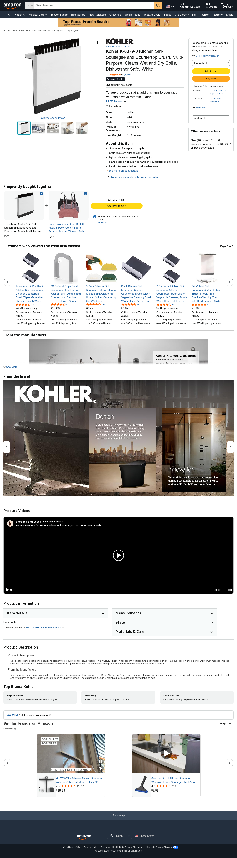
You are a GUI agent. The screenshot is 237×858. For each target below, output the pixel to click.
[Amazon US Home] (84, 837)
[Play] (6, 590)
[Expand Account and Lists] (202, 7)
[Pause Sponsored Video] (100, 761)
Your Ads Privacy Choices (159, 847)
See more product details (123, 170)
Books (167, 14)
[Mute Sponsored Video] (100, 768)
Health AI (20, 14)
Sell (194, 14)
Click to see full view (53, 117)
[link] (68, 205)
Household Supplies (36, 30)
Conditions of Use (72, 847)
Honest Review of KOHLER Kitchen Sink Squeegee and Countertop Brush (58, 525)
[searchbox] (94, 5)
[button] (7, 14)
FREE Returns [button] (114, 101)
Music (229, 14)
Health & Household (13, 30)
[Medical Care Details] (46, 14)
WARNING (13, 715)
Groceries (115, 14)
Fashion (204, 14)
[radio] (24, 128)
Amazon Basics (59, 14)
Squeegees (73, 30)
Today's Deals (152, 14)
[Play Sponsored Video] (166, 753)
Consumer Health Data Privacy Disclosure (122, 847)
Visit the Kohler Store (118, 46)
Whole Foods (132, 14)
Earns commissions (53, 521)
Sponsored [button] (8, 728)
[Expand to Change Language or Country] (129, 835)
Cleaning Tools (57, 30)
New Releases (97, 14)
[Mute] (230, 590)
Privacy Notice (91, 847)
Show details (104, 222)
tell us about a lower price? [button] (43, 627)
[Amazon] (12, 5)
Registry (218, 14)
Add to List (200, 118)
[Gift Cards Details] (188, 14)
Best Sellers (78, 14)
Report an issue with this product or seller (134, 177)
